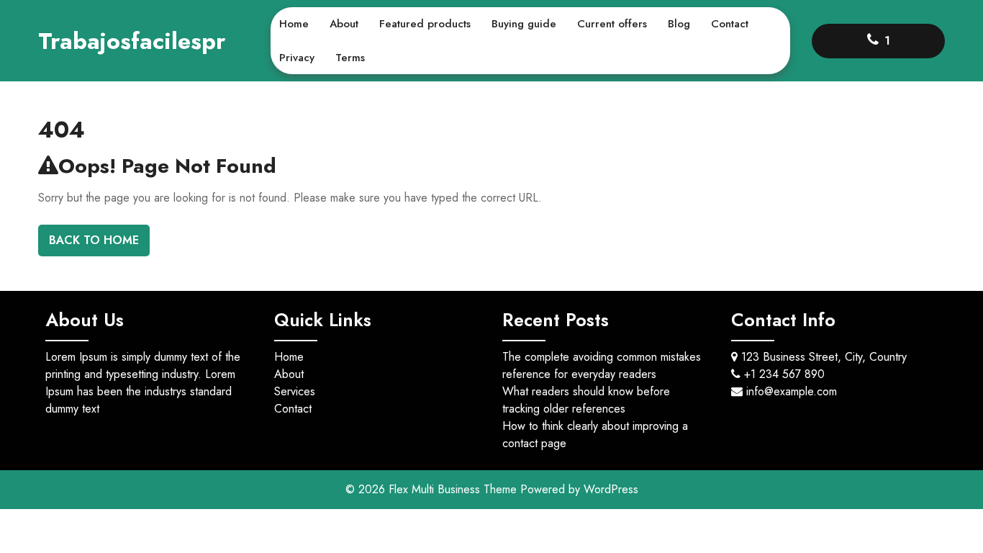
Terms (350, 58)
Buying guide (523, 24)
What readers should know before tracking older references (586, 400)
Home (294, 24)
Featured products (425, 24)
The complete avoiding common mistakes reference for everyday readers (601, 365)
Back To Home (94, 240)
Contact (729, 24)
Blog (679, 24)
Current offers (612, 24)
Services (294, 391)
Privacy (296, 58)
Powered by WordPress (579, 489)
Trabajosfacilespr (131, 41)
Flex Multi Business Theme (454, 489)
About (344, 24)
